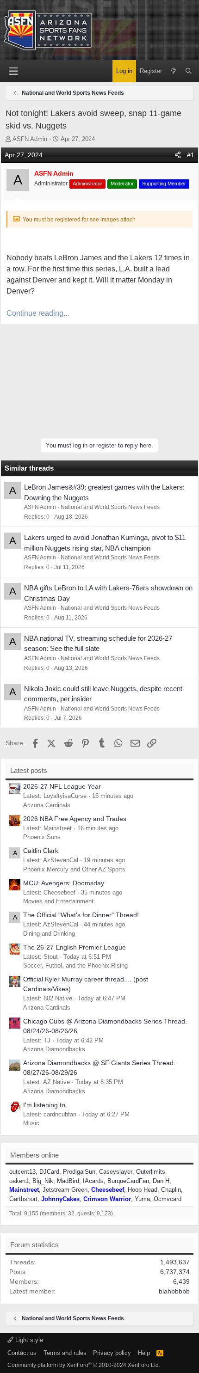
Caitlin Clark (40, 850)
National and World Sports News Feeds (110, 507)
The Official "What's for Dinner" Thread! (81, 915)
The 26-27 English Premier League (74, 947)
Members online (34, 1155)
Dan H (161, 1180)
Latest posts (28, 770)
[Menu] (13, 71)
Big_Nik (42, 1180)
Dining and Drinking (49, 933)
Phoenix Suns (42, 837)
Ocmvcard (167, 1198)
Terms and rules (65, 1352)
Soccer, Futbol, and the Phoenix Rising (75, 965)
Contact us (22, 1352)
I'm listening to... (47, 1105)
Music (31, 1123)
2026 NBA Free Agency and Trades (74, 818)
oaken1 (19, 1180)
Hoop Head (142, 1189)
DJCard (49, 1171)
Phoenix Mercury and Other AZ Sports (74, 869)
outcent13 (22, 1171)
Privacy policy (112, 1352)
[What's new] (173, 71)
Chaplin (171, 1189)
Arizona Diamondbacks (54, 1049)
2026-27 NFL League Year (62, 786)
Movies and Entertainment (58, 901)
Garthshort (23, 1198)
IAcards (93, 1180)
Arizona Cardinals (46, 805)
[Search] (188, 71)
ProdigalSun (79, 1171)
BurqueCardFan (128, 1180)
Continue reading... (37, 313)
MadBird (68, 1180)
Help (144, 1352)
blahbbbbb (174, 1291)
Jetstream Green (65, 1189)
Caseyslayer (115, 1171)
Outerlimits (150, 1171)
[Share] (178, 155)
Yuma (142, 1198)
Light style (28, 1339)
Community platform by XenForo (83, 1365)
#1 (190, 155)
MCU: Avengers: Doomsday (63, 883)
